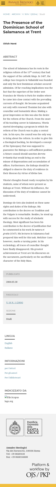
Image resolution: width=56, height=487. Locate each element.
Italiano (9, 347)
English (8, 343)
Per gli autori (11, 372)
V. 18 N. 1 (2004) (29, 14)
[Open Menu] (3, 3)
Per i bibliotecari (13, 377)
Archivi (16, 14)
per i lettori (10, 368)
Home (6, 14)
